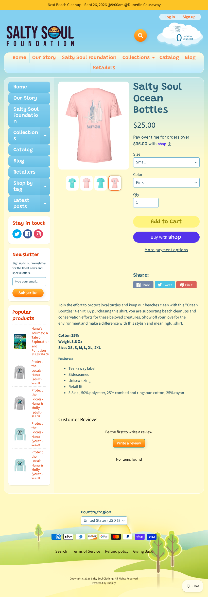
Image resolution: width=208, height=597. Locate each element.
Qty (136, 194)
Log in (170, 17)
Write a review (129, 443)
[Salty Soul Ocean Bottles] (72, 183)
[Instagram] (38, 233)
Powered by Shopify (104, 583)
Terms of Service (86, 551)
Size (136, 154)
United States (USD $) (102, 520)
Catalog (169, 57)
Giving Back (143, 551)
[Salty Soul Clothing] (40, 35)
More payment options (166, 250)
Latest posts (31, 204)
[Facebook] (27, 233)
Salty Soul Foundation (89, 57)
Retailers (104, 67)
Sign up (189, 17)
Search (61, 551)
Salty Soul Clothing (102, 579)
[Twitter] (17, 233)
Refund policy (116, 551)
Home (19, 57)
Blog (190, 57)
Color (138, 174)
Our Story (44, 57)
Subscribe (28, 293)
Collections (139, 59)
